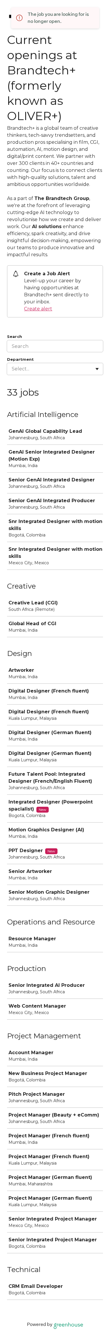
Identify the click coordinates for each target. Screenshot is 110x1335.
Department (20, 359)
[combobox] (12, 369)
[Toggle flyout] (97, 368)
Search (14, 336)
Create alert (38, 309)
